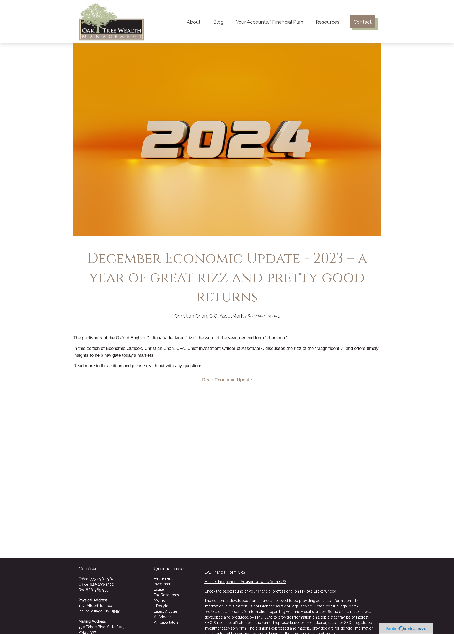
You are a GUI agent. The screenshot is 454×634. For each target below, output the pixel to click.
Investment (163, 584)
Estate (159, 589)
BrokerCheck (325, 591)
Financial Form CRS (228, 572)
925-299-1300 (102, 584)
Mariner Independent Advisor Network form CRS (245, 582)
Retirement (163, 578)
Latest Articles (166, 611)
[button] (193, 21)
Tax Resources (166, 595)
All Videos (163, 617)
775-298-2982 (102, 579)
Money (160, 600)
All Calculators (166, 622)
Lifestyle (161, 606)
